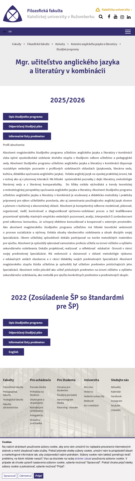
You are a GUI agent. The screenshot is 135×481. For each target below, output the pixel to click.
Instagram (116, 400)
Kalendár (116, 391)
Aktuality (116, 387)
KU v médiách (91, 405)
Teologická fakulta (13, 399)
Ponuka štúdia (38, 387)
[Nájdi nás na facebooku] (109, 16)
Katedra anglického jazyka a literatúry (94, 44)
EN (10, 31)
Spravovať (9, 476)
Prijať (38, 476)
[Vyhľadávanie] (100, 16)
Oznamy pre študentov (63, 388)
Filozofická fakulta (38, 44)
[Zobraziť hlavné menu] (128, 31)
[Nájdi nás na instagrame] (122, 16)
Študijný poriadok (67, 395)
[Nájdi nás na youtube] (115, 16)
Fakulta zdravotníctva (10, 405)
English (13, 352)
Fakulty (16, 44)
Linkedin (116, 410)
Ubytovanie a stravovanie (37, 401)
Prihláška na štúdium (37, 393)
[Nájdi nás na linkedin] (128, 16)
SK (4, 31)
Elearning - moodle (67, 407)
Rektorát (89, 400)
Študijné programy (67, 49)
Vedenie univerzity (94, 396)
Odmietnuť (25, 476)
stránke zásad (83, 458)
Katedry (60, 44)
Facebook (116, 396)
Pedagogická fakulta (10, 393)
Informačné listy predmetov (27, 136)
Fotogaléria (36, 415)
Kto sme (88, 387)
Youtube (115, 405)
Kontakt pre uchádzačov (36, 409)
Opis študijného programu (25, 117)
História (88, 391)
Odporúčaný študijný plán (25, 126)
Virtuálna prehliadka (36, 421)
